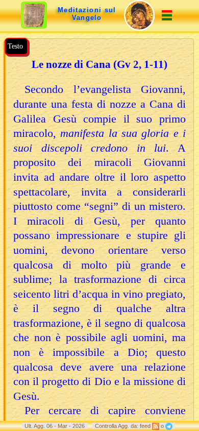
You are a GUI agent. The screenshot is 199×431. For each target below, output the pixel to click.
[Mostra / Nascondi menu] (167, 17)
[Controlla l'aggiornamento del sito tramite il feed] (155, 426)
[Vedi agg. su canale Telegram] (168, 426)
